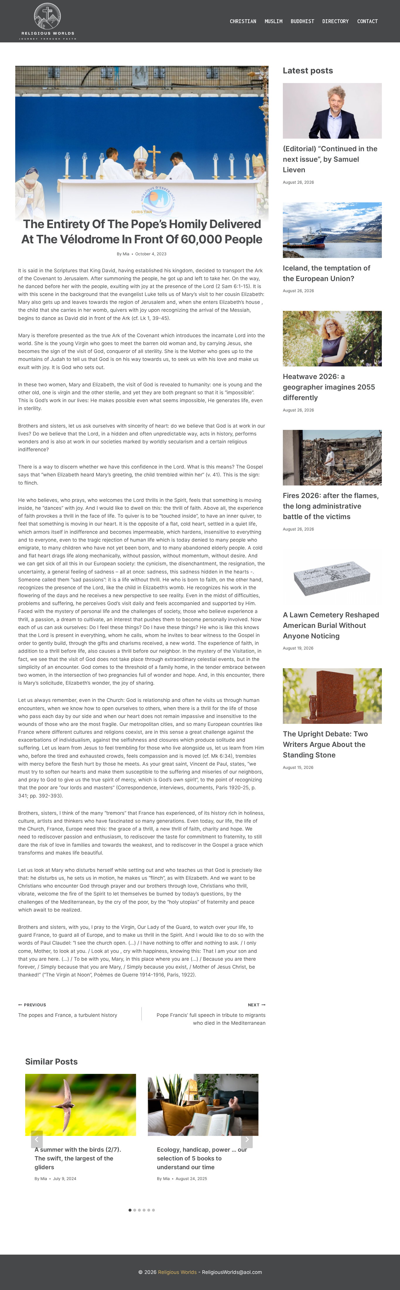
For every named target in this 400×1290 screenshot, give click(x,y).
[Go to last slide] (37, 1139)
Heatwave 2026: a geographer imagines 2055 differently (329, 387)
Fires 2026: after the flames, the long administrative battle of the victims (331, 506)
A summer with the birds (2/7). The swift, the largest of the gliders (78, 1158)
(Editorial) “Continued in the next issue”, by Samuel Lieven (330, 159)
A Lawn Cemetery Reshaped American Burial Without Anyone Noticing (331, 625)
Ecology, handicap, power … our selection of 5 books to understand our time (202, 1158)
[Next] (247, 1139)
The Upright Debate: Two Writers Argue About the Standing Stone (325, 744)
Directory (335, 21)
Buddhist (302, 21)
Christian (243, 21)
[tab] (130, 1210)
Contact (367, 21)
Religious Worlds (177, 1272)
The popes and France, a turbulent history (67, 1010)
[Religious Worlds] (47, 21)
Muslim (273, 21)
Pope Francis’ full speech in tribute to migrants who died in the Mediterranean (211, 1014)
